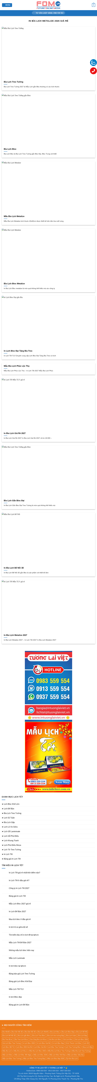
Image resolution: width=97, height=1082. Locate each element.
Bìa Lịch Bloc (10, 149)
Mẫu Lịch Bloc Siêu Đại (75, 1055)
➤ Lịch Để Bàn (8, 809)
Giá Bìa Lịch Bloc (55, 1039)
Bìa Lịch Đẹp (82, 1035)
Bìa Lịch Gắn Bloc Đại (14, 500)
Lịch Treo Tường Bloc (73, 1047)
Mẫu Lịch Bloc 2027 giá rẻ (20, 904)
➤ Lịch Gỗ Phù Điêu (10, 836)
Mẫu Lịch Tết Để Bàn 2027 (20, 943)
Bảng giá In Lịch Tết (17, 896)
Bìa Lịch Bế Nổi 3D (9, 1035)
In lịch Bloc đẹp (15, 997)
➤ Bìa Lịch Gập (8, 822)
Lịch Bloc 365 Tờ (8, 1047)
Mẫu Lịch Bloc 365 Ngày (23, 1055)
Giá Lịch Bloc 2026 (81, 1039)
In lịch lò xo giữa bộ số (18, 927)
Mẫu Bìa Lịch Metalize (14, 216)
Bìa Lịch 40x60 (43, 1032)
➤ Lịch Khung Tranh (10, 841)
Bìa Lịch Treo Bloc (38, 1035)
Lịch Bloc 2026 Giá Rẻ (24, 1047)
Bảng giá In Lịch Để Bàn (19, 1005)
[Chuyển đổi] (93, 804)
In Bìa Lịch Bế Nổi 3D (14, 568)
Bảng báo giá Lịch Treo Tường (22, 974)
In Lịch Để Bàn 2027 (17, 911)
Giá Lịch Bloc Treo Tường (11, 1043)
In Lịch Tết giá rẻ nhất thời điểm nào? (24, 873)
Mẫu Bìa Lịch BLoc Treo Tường (59, 1051)
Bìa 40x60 (5, 1032)
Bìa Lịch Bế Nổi (81, 1032)
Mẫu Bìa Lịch (7, 1051)
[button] (7, 5)
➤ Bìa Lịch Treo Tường (11, 813)
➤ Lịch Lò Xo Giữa (10, 827)
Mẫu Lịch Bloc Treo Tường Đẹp (34, 1058)
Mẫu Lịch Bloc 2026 (40, 1055)
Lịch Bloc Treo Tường (55, 1047)
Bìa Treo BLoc (7, 1039)
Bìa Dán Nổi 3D (30, 1032)
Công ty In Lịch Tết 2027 (19, 888)
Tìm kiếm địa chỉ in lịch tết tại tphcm (24, 935)
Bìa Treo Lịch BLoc (21, 1039)
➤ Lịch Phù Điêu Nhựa (11, 845)
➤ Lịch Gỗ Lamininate (11, 831)
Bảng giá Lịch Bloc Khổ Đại (20, 981)
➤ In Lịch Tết (7, 854)
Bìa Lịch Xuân (71, 1035)
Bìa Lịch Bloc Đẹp (68, 1032)
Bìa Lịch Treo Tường (13, 82)
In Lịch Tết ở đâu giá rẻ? (19, 880)
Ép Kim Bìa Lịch (72, 1058)
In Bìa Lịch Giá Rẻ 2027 (15, 433)
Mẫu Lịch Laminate (17, 958)
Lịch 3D (86, 1043)
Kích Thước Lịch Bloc (73, 1043)
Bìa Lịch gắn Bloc (24, 1035)
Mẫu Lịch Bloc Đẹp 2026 (55, 1058)
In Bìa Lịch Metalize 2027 (15, 635)
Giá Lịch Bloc (68, 1039)
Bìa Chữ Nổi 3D (17, 1032)
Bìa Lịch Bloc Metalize (14, 283)
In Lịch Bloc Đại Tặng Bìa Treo (18, 351)
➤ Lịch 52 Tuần (8, 818)
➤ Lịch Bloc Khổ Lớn (10, 804)
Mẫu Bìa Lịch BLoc (20, 1051)
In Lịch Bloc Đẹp (58, 1043)
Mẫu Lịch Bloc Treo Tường (11, 1058)
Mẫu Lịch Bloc (7, 1055)
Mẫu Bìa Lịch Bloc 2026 (37, 1051)
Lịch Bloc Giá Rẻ (40, 1047)
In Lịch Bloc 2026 (29, 1043)
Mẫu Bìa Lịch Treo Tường (81, 1051)
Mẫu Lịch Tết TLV (16, 989)
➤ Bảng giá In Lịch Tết (11, 859)
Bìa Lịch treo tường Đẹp (55, 1035)
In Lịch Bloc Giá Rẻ (43, 1043)
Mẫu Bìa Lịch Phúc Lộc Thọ (16, 366)
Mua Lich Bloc (88, 1047)
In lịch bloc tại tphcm (17, 966)
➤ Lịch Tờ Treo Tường (11, 850)
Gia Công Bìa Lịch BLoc (38, 1039)
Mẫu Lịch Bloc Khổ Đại (57, 1055)
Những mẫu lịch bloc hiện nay (21, 950)
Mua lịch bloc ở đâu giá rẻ (20, 919)
